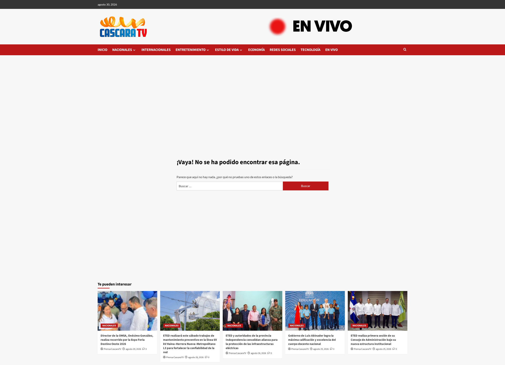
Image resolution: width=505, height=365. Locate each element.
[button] (404, 49)
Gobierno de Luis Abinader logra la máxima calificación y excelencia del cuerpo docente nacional (312, 340)
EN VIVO (331, 49)
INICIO (102, 49)
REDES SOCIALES (283, 49)
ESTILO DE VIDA (227, 49)
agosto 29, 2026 (133, 349)
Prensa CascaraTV (112, 349)
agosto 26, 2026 (258, 353)
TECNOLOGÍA (310, 49)
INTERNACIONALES (156, 49)
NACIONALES (122, 49)
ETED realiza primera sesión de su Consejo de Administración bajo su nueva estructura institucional (373, 340)
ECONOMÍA (256, 49)
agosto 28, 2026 (196, 357)
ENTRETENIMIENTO (191, 49)
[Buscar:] (230, 186)
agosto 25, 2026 (321, 349)
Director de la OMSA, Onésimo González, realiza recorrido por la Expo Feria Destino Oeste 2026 (127, 340)
